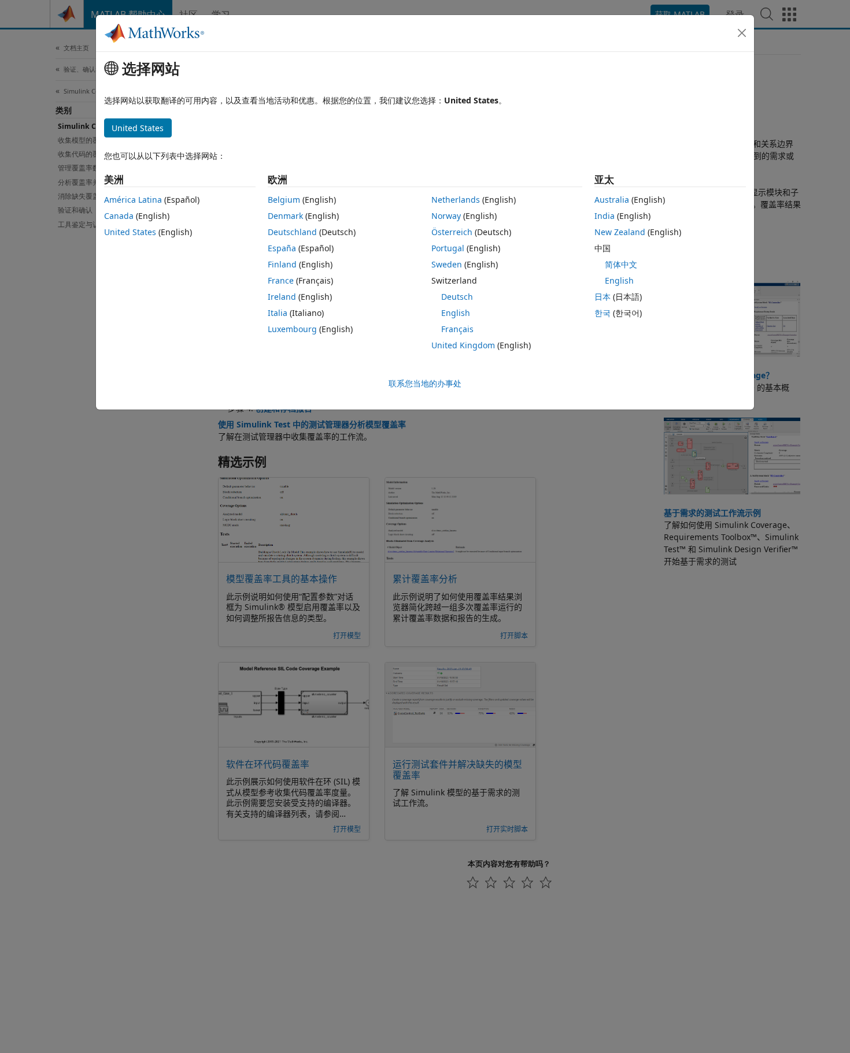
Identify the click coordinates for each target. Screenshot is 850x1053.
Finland (282, 264)
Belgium (284, 199)
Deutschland (292, 231)
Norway (446, 215)
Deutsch (457, 296)
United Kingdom (463, 345)
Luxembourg (292, 328)
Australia (611, 199)
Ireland (282, 296)
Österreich (451, 231)
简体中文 (621, 264)
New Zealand (619, 231)
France (281, 280)
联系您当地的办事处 (425, 383)
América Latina (133, 199)
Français (457, 328)
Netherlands (455, 199)
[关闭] (742, 33)
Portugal (447, 248)
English (455, 312)
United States (130, 231)
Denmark (285, 215)
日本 (602, 296)
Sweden (446, 264)
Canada (119, 215)
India (604, 215)
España (282, 248)
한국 (602, 312)
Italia (277, 312)
